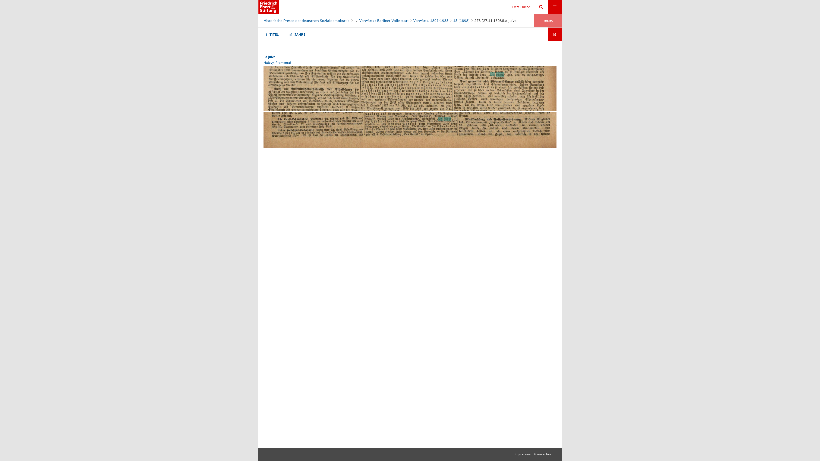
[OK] (541, 7)
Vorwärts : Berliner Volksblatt (384, 20)
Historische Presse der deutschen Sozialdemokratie (307, 20)
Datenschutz (543, 454)
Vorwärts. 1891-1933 (430, 20)
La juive (269, 57)
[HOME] (268, 7)
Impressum (523, 454)
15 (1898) (461, 20)
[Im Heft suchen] (555, 34)
